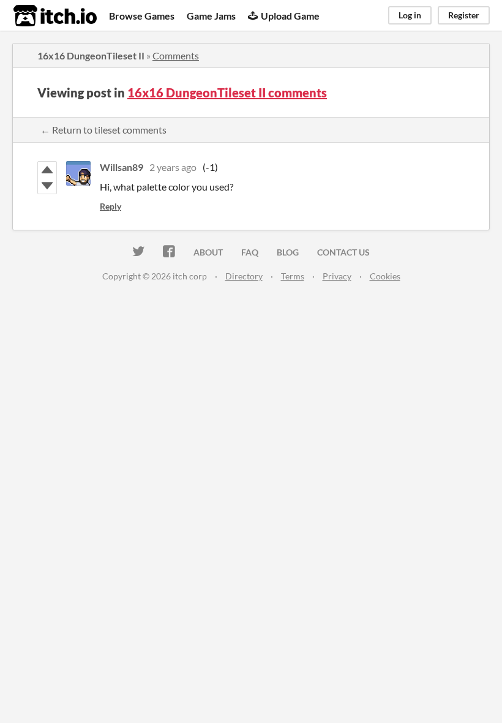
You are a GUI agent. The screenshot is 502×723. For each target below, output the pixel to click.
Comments (175, 55)
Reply (110, 206)
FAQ (249, 252)
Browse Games (141, 15)
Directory (244, 276)
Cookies (385, 276)
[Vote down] (47, 186)
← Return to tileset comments (103, 129)
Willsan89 (121, 167)
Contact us (343, 252)
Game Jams (211, 15)
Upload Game (290, 15)
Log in (410, 15)
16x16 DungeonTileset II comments (227, 92)
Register (463, 15)
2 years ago (173, 167)
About (208, 252)
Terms (292, 276)
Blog (288, 252)
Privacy (337, 276)
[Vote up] (47, 170)
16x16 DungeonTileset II (90, 55)
